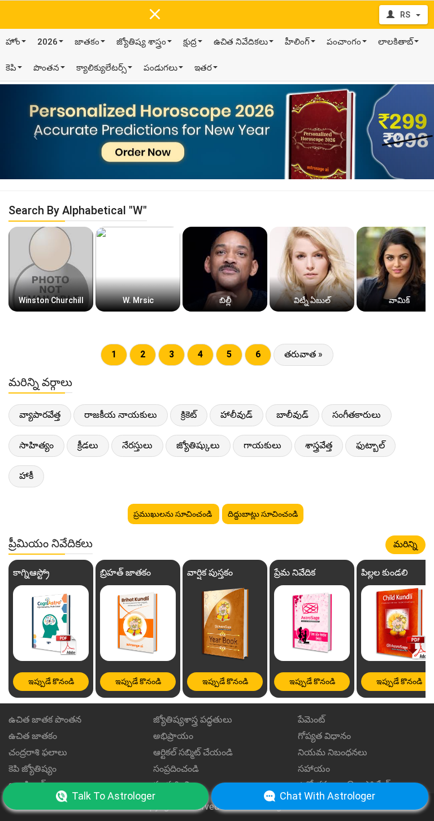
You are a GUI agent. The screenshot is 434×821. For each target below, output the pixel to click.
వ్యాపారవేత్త (39, 414)
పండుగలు (160, 68)
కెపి (11, 68)
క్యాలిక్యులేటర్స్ (101, 68)
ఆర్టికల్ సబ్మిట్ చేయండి (193, 752)
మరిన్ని (405, 544)
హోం (13, 42)
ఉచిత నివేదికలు (241, 42)
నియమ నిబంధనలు (332, 752)
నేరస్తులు (137, 445)
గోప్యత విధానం (324, 736)
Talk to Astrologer (113, 796)
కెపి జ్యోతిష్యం (32, 768)
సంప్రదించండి (176, 768)
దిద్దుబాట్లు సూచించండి (263, 513)
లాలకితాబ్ (395, 42)
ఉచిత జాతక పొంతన (44, 719)
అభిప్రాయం (173, 736)
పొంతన (46, 68)
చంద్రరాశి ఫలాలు (37, 752)
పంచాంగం (344, 42)
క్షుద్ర (190, 42)
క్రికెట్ (189, 414)
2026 (47, 42)
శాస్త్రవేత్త (318, 445)
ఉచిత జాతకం (32, 736)
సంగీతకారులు (356, 414)
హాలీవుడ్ (236, 414)
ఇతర (203, 68)
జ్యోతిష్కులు (198, 445)
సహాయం (314, 768)
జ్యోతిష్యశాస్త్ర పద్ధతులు (192, 719)
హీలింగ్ (297, 42)
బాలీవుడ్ (292, 414)
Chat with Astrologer (327, 796)
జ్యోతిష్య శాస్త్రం (141, 42)
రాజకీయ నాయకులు (120, 414)
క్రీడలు (87, 445)
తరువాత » (303, 354)
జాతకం (87, 42)
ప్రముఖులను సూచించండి (173, 513)
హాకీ (26, 475)
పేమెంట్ (311, 719)
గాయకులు (262, 445)
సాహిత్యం (36, 445)
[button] (32, 131)
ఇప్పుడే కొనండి (51, 681)
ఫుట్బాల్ (370, 445)
